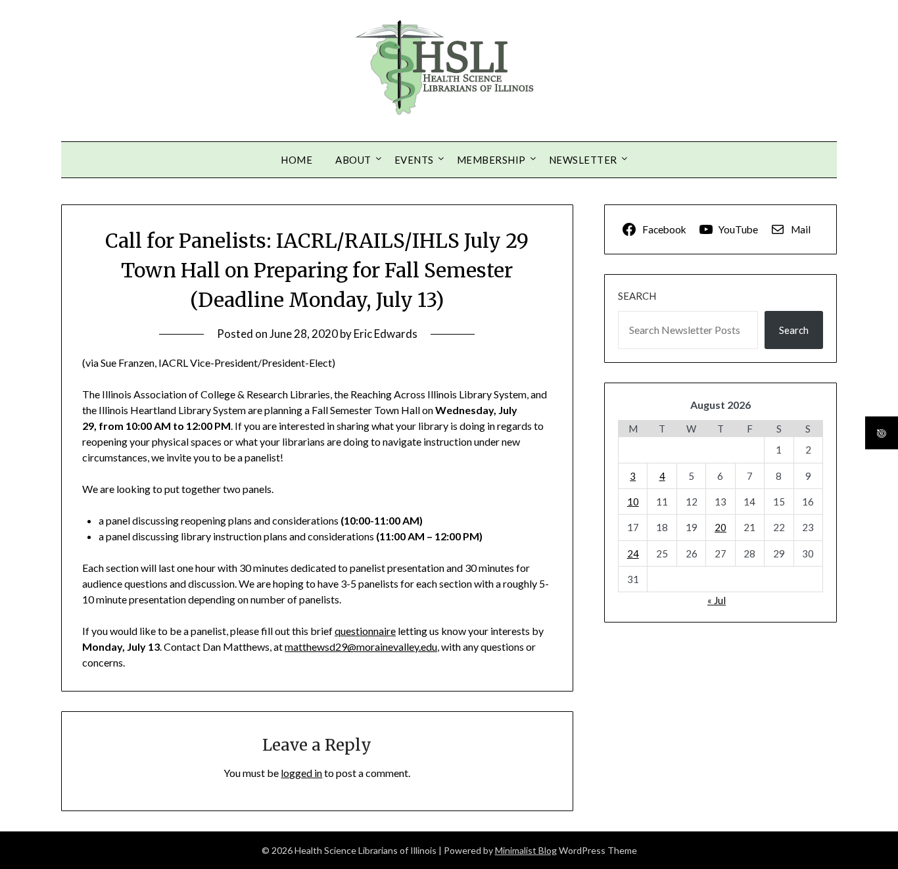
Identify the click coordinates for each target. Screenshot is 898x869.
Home (296, 160)
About (353, 160)
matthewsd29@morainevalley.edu (361, 646)
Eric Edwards (385, 334)
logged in (301, 772)
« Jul (716, 600)
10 (633, 501)
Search (637, 296)
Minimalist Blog (526, 850)
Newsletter (583, 160)
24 (633, 553)
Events (414, 160)
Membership (491, 160)
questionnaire (365, 630)
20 (720, 527)
